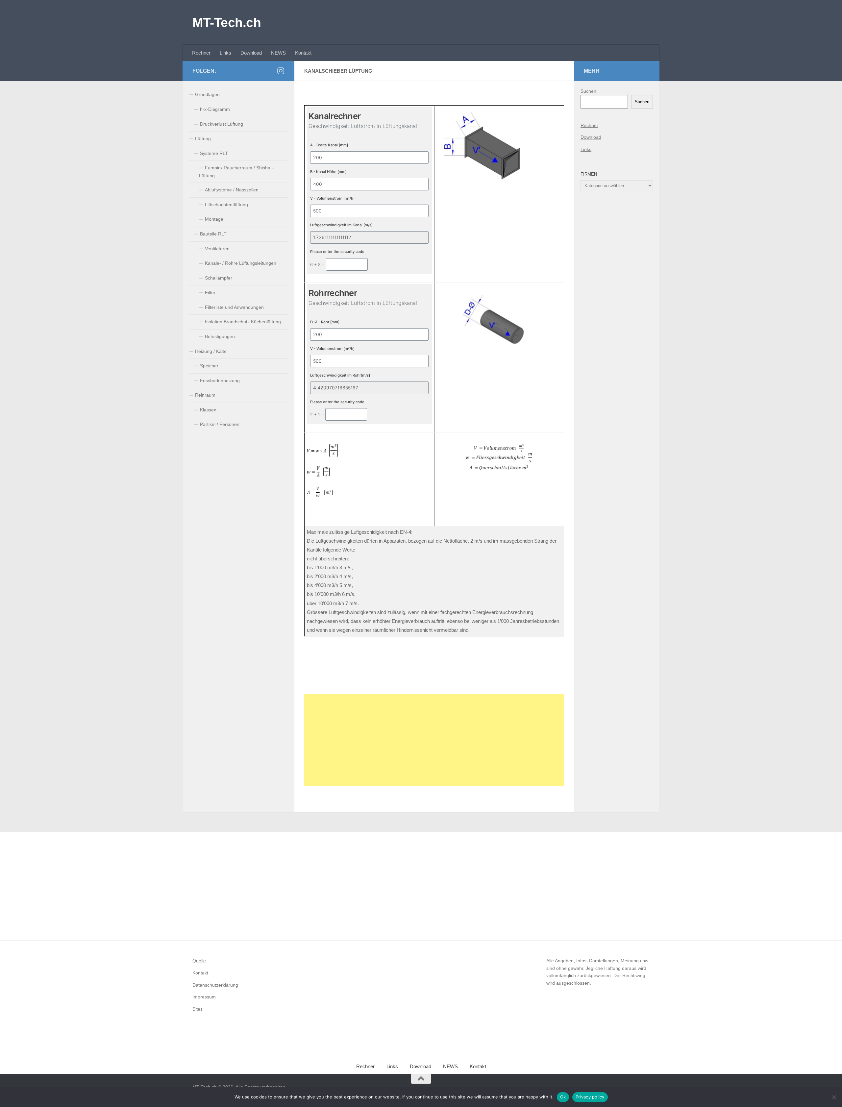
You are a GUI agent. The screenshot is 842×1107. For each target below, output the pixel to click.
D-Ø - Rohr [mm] (324, 322)
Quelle (199, 960)
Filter (210, 292)
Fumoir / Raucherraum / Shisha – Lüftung (236, 171)
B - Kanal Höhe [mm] (328, 171)
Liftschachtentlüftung (226, 204)
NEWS (278, 53)
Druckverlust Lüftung (221, 124)
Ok (563, 1096)
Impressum (204, 996)
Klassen (208, 409)
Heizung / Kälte (211, 351)
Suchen (588, 91)
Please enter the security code (337, 251)
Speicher (209, 365)
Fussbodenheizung (220, 380)
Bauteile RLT (213, 233)
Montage (214, 219)
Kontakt (303, 53)
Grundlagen (207, 94)
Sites (197, 1009)
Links (225, 53)
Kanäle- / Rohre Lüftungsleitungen (240, 263)
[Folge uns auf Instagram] (281, 71)
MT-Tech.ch (226, 22)
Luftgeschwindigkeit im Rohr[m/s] (340, 375)
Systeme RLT (214, 153)
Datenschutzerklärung (215, 985)
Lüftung (203, 138)
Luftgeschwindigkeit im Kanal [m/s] (341, 225)
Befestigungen (220, 336)
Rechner (201, 53)
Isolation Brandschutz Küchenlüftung (243, 321)
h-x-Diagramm (215, 109)
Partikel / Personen (219, 424)
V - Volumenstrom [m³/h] (332, 198)
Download (251, 53)
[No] (833, 1097)
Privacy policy (590, 1096)
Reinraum (205, 395)
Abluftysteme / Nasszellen (232, 189)
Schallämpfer (218, 278)
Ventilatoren (217, 248)
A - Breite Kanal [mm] (329, 145)
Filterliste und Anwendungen (234, 307)
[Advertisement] (434, 740)
